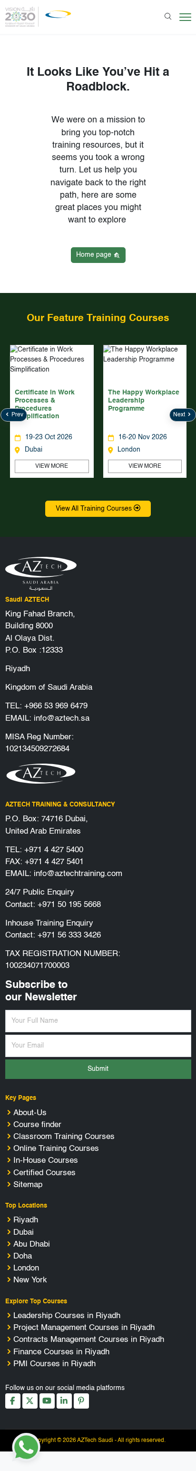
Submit (98, 1069)
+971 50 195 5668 (69, 905)
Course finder (37, 1125)
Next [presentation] (179, 415)
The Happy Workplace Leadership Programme (143, 400)
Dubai (23, 1233)
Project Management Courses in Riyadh (84, 1328)
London (26, 1268)
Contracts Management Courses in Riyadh (88, 1340)
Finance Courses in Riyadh (61, 1352)
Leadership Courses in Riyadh (66, 1316)
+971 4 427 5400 (53, 850)
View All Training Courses (95, 508)
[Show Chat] (26, 1447)
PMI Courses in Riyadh (54, 1364)
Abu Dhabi (31, 1244)
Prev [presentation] (16, 415)
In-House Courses (45, 1161)
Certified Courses (44, 1173)
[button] (90, 485)
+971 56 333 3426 (69, 935)
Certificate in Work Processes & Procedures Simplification (45, 404)
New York (30, 1280)
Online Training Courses (56, 1149)
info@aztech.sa (61, 719)
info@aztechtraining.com (78, 874)
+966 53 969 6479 (56, 706)
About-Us (30, 1113)
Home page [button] (94, 255)
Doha (22, 1256)
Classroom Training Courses (64, 1137)
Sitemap (27, 1185)
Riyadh (25, 1220)
